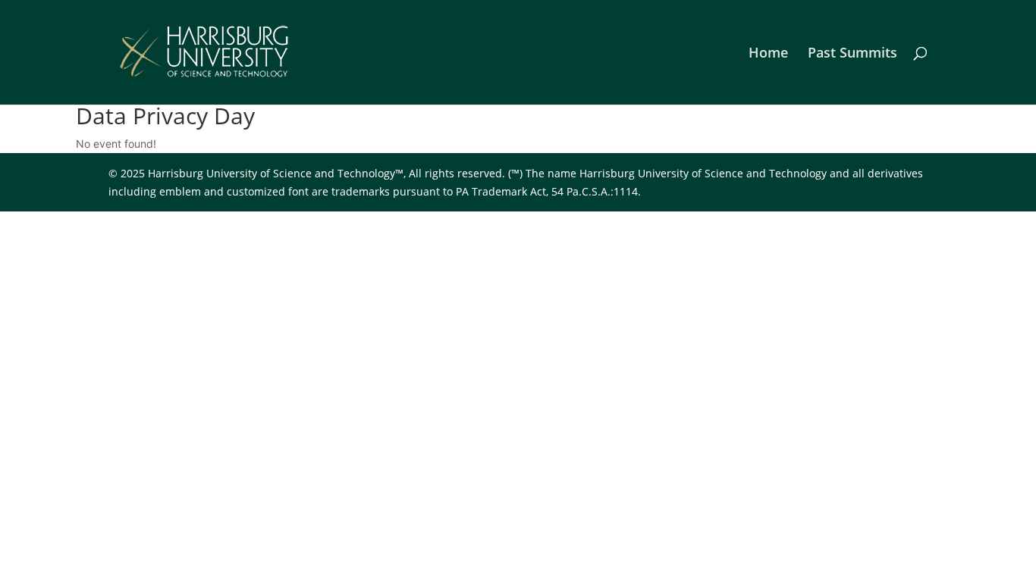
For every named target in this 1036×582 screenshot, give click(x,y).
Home (768, 54)
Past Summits (852, 54)
